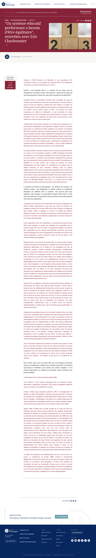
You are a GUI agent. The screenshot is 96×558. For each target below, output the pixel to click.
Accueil (6, 12)
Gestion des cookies (57, 555)
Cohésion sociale (24, 530)
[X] (88, 20)
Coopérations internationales (28, 542)
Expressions (12, 12)
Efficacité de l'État (25, 538)
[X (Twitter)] (85, 540)
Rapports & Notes (46, 532)
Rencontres (44, 535)
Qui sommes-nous (61, 532)
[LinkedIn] (90, 20)
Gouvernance (59, 535)
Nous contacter (10, 541)
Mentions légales (39, 555)
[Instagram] (75, 540)
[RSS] (79, 540)
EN (94, 4)
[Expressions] (85, 12)
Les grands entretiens (18, 20)
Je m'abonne (63, 516)
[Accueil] (8, 4)
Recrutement (59, 542)
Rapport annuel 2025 (47, 539)
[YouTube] (72, 540)
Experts (58, 539)
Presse (58, 545)
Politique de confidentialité (28, 555)
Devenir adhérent (77, 532)
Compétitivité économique (27, 534)
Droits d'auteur (48, 555)
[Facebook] (86, 20)
